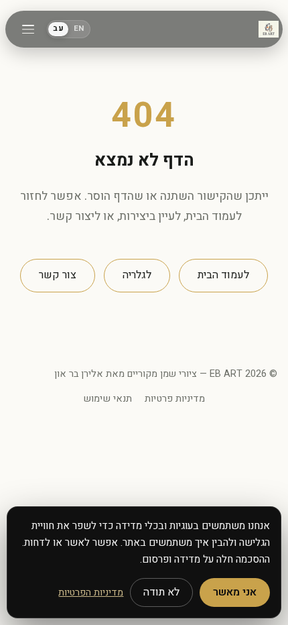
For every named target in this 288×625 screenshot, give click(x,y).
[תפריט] (28, 29)
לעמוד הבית (223, 275)
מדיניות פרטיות (175, 399)
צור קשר (57, 275)
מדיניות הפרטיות (90, 592)
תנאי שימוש (107, 399)
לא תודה (161, 592)
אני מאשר (235, 592)
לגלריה (137, 275)
